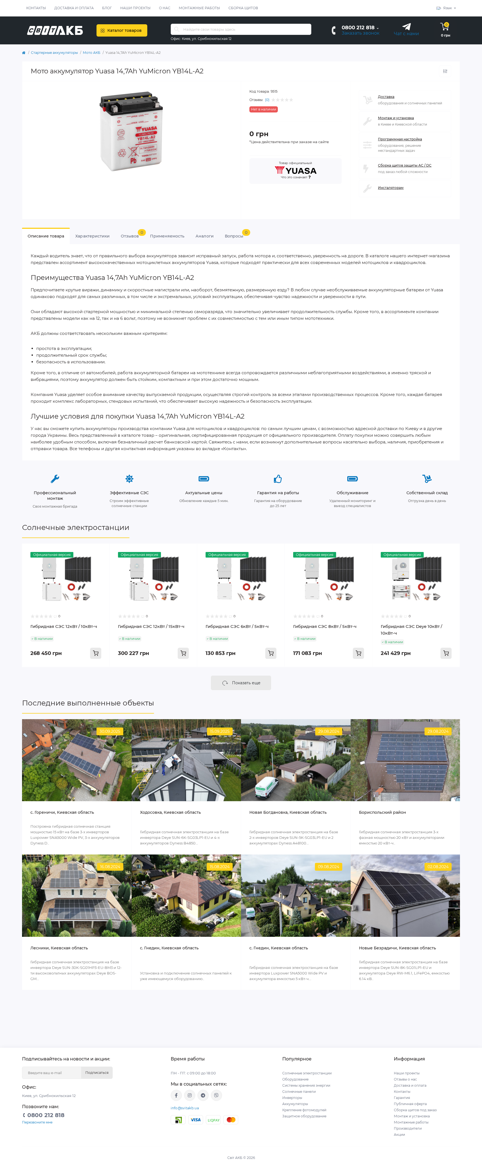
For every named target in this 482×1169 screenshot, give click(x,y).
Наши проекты (135, 8)
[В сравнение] (445, 71)
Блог (107, 8)
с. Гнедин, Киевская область (278, 947)
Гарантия (402, 1098)
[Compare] (101, 562)
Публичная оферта (410, 1104)
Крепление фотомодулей (304, 1110)
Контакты (36, 8)
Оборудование (295, 1079)
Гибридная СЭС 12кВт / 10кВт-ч (63, 626)
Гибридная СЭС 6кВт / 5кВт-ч (237, 626)
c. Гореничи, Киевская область (62, 812)
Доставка (386, 97)
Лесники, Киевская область (59, 947)
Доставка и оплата (74, 8)
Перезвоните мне (37, 1122)
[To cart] (95, 653)
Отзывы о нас (405, 1079)
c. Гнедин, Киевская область (169, 947)
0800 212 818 (358, 27)
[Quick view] (101, 552)
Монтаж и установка (396, 118)
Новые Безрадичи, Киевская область (397, 947)
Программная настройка (400, 139)
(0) (267, 100)
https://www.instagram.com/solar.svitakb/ (189, 1095)
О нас (164, 8)
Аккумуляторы (295, 1104)
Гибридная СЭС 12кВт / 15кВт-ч (151, 626)
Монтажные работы (199, 8)
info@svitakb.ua (185, 1108)
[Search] (177, 29)
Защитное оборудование (304, 1116)
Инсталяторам (391, 188)
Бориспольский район (382, 812)
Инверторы (292, 1098)
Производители (408, 1128)
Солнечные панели (299, 1091)
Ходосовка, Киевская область (170, 812)
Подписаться (97, 1072)
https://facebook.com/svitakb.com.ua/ (176, 1095)
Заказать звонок (360, 33)
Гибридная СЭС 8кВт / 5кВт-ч (324, 626)
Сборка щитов (243, 8)
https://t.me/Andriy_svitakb (203, 1095)
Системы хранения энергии (306, 1085)
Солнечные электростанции (75, 527)
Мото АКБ (91, 53)
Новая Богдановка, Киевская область (288, 812)
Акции (399, 1134)
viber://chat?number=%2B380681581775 (216, 1095)
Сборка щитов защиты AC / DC (405, 165)
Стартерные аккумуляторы (54, 53)
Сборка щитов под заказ (415, 1110)
